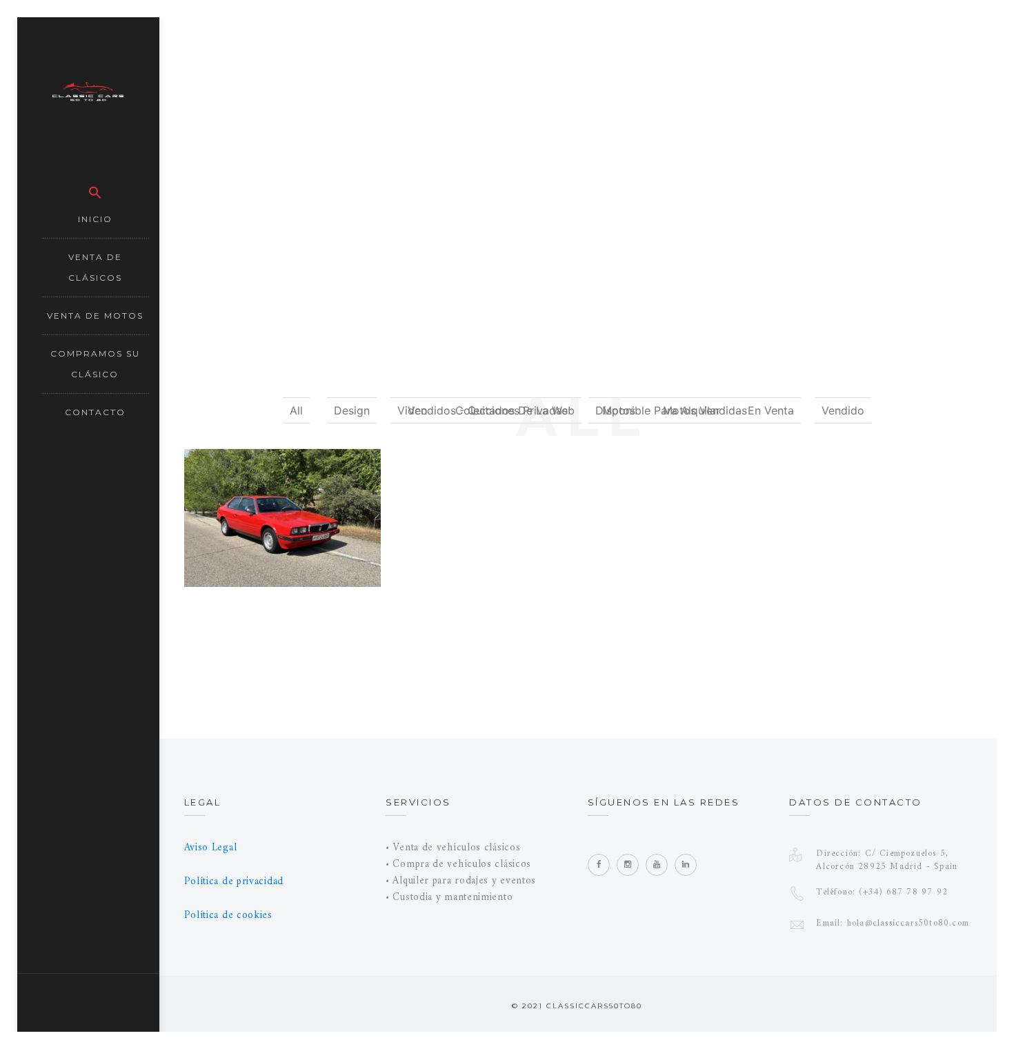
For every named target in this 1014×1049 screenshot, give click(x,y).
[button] (95, 188)
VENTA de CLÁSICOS (95, 267)
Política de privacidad (234, 881)
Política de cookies (228, 915)
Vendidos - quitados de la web (491, 410)
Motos (618, 410)
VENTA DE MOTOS (95, 315)
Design (352, 410)
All (296, 410)
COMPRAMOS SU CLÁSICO (95, 363)
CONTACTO (95, 412)
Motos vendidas (705, 410)
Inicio (95, 219)
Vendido (843, 410)
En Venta (771, 410)
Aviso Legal (210, 848)
